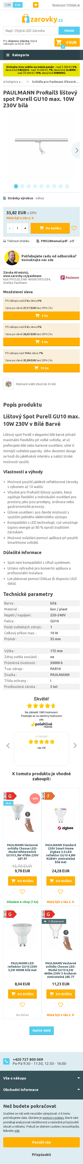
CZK (8, 5)
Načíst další (42, 1030)
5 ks (45, 342)
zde (17, 1130)
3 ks (45, 315)
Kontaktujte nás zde (37, 260)
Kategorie (20, 55)
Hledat (69, 30)
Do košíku (53, 228)
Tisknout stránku (18, 241)
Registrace (58, 5)
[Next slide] (75, 150)
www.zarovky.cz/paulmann (22, 276)
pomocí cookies (53, 1118)
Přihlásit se (73, 5)
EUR (17, 5)
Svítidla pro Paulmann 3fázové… (55, 81)
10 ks (44, 368)
